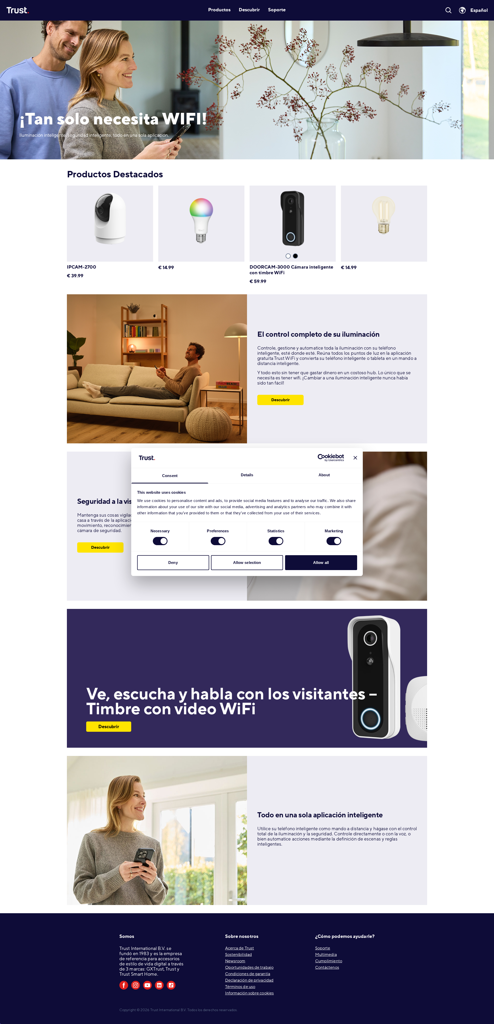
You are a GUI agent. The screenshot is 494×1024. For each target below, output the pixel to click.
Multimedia (326, 954)
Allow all (321, 562)
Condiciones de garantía (247, 974)
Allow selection (247, 562)
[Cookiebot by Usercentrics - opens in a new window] (321, 458)
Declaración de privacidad (249, 980)
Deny (173, 562)
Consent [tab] (170, 475)
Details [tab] (247, 475)
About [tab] (324, 475)
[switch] (218, 541)
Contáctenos (327, 967)
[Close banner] (355, 458)
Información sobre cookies (249, 993)
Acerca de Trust (239, 948)
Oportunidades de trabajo (249, 967)
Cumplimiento (328, 961)
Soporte (322, 948)
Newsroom (235, 961)
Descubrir (280, 400)
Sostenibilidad (238, 954)
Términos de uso (240, 987)
